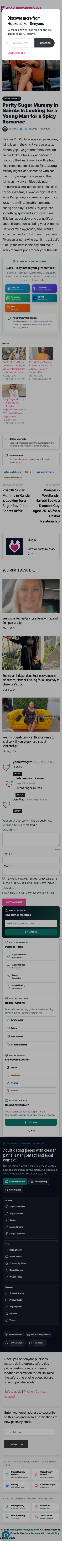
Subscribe (45, 43)
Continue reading (16, 52)
